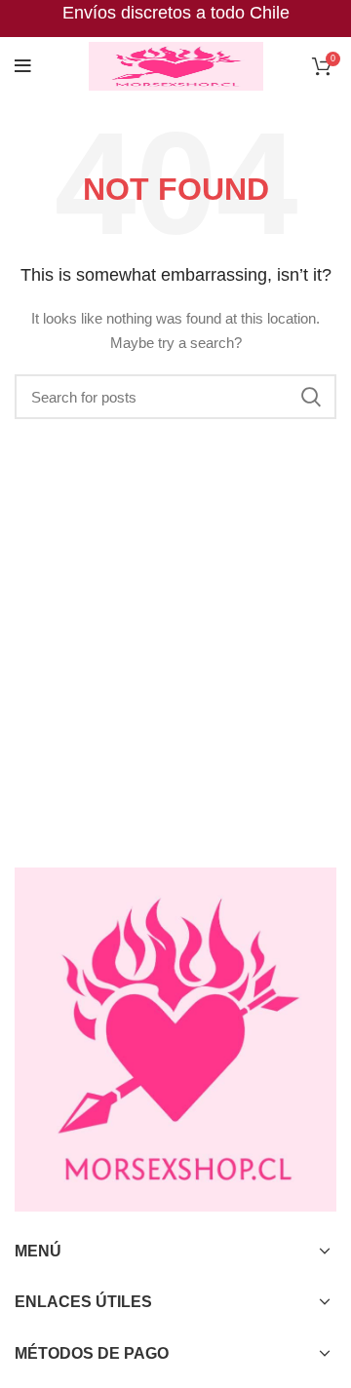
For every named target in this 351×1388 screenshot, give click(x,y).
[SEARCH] (310, 396)
